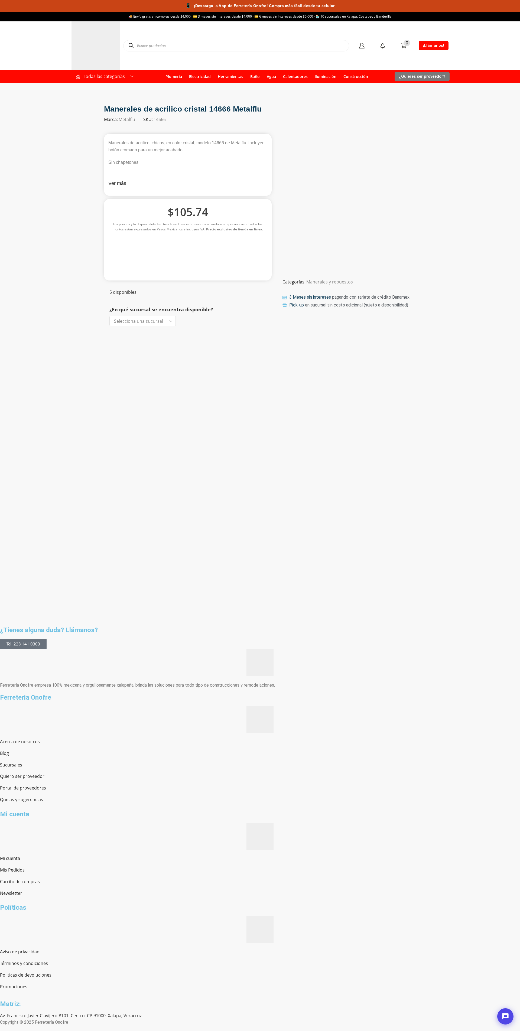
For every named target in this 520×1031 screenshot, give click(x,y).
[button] (361, 46)
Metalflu (127, 119)
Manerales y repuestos (329, 282)
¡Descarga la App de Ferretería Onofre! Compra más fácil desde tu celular (260, 5)
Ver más (117, 183)
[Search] (130, 45)
